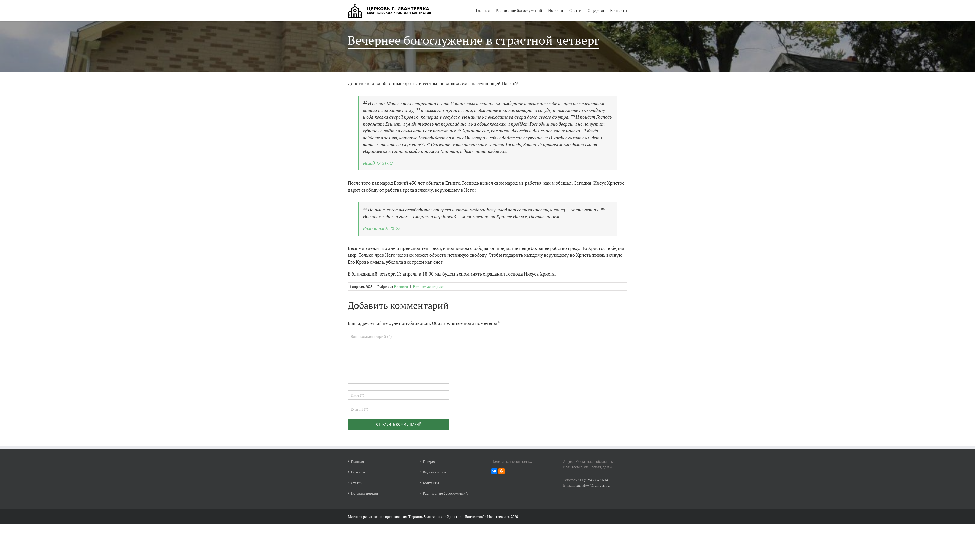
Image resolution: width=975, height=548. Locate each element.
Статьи (575, 10)
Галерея (429, 461)
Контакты (618, 10)
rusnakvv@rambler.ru (593, 485)
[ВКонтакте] (494, 471)
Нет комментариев (428, 286)
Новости (555, 10)
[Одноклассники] (501, 471)
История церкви (364, 493)
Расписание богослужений (519, 10)
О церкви (596, 10)
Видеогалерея (434, 472)
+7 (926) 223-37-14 (594, 479)
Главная (483, 10)
